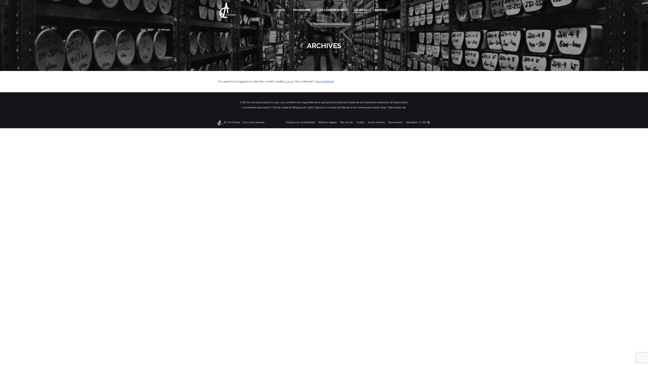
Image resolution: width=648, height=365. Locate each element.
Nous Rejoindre (324, 81)
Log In (290, 81)
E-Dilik (423, 122)
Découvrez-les (397, 107)
